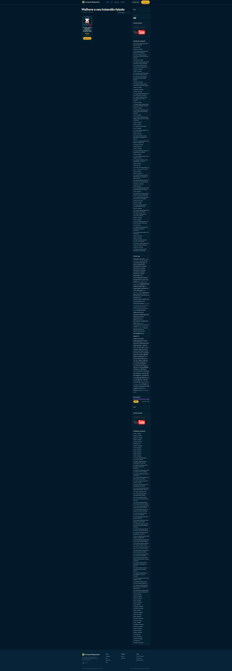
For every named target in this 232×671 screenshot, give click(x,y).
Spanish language (137, 202)
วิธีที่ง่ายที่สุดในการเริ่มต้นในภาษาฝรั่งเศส (141, 375)
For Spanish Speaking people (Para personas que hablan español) (140, 78)
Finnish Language (137, 154)
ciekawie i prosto (138, 259)
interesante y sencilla (139, 268)
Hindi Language (136, 225)
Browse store (136, 2)
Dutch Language (137, 171)
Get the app (145, 2)
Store (107, 658)
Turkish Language (137, 148)
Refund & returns (139, 660)
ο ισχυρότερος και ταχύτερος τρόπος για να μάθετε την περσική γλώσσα (140, 308)
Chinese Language (137, 87)
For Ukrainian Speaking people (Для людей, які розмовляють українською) (140, 177)
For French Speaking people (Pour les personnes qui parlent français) (140, 56)
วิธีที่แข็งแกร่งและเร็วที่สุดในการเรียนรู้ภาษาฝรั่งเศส (141, 380)
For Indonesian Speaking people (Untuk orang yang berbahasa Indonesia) (140, 111)
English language (137, 146)
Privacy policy (139, 658)
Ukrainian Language (138, 69)
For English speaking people (139, 126)
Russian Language (137, 217)
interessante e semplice (139, 272)
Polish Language (137, 163)
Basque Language (137, 238)
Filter (136, 401)
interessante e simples (138, 273)
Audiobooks (108, 660)
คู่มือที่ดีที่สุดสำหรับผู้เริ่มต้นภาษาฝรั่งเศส (140, 356)
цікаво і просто (142, 345)
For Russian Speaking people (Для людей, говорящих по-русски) (140, 137)
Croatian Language (137, 91)
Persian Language (137, 122)
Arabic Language (137, 219)
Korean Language (137, 102)
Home (107, 2)
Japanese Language (138, 81)
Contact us (116, 2)
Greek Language (137, 191)
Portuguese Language (138, 183)
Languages (108, 656)
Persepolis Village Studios (91, 2)
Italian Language (137, 185)
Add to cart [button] (87, 38)
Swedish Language (137, 235)
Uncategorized (136, 640)
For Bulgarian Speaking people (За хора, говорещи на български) (140, 229)
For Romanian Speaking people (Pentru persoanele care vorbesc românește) (141, 118)
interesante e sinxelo (139, 266)
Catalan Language (137, 71)
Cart (112, 2)
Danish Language (137, 133)
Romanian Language (138, 200)
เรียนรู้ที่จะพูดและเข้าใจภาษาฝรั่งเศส (141, 388)
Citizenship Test (136, 165)
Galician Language (137, 173)
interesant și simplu (139, 270)
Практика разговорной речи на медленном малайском (140, 329)
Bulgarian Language (137, 49)
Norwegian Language (138, 144)
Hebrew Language (137, 208)
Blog (106, 662)
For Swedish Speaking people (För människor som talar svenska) (140, 99)
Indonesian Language (138, 60)
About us (123, 2)
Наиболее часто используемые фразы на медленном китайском (141, 325)
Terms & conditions (140, 656)
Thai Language (136, 47)
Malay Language (137, 124)
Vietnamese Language (138, 89)
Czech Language (137, 115)
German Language (137, 107)
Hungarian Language (138, 247)
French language (137, 128)
